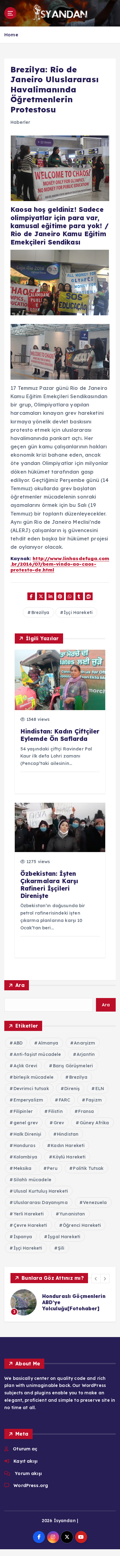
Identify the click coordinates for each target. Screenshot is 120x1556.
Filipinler (23, 1111)
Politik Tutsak (88, 1168)
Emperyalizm (28, 1100)
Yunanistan (72, 1214)
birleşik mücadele (34, 1077)
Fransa (86, 1111)
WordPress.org (31, 1485)
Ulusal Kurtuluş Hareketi (41, 1191)
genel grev (26, 1123)
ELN (99, 1088)
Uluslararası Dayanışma (41, 1202)
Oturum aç (25, 1449)
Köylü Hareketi (69, 1157)
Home (11, 35)
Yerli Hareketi (29, 1214)
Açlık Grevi (26, 1066)
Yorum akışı (28, 1473)
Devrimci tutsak (31, 1088)
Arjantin (86, 1054)
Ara (20, 985)
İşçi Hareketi (78, 612)
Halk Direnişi (28, 1134)
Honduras (24, 1145)
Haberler (20, 122)
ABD (18, 1043)
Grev (59, 1123)
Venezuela (95, 1202)
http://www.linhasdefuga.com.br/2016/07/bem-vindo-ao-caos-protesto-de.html (59, 564)
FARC (64, 1100)
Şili (61, 1248)
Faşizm (94, 1100)
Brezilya (40, 612)
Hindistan (67, 1134)
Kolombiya (25, 1157)
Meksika (23, 1168)
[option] (60, 1302)
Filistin (55, 1111)
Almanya (48, 1043)
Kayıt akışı (26, 1461)
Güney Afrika (94, 1123)
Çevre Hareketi (30, 1225)
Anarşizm (84, 1043)
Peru (52, 1168)
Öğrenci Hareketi (82, 1225)
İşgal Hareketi (64, 1236)
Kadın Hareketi (68, 1145)
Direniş (72, 1088)
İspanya (23, 1236)
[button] (96, 1278)
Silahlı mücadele (32, 1179)
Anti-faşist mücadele (37, 1054)
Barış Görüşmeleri (73, 1066)
